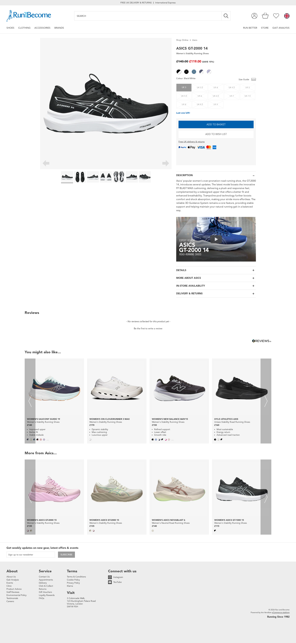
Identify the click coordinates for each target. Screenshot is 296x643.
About (12, 571)
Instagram (118, 577)
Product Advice (14, 589)
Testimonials (12, 598)
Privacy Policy (73, 583)
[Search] (226, 16)
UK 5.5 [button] (184, 96)
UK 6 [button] (200, 96)
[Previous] (45, 164)
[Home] (28, 16)
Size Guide (244, 79)
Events (9, 583)
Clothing (24, 27)
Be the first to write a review (148, 328)
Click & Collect (46, 586)
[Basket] (265, 16)
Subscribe (66, 554)
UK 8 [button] (184, 104)
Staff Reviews (12, 592)
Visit (71, 593)
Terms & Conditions (76, 576)
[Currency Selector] (287, 16)
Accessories (42, 27)
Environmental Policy (16, 595)
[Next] (165, 164)
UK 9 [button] (216, 104)
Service (45, 571)
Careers (10, 601)
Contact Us (44, 576)
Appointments (46, 579)
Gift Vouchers (45, 592)
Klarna (70, 586)
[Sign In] (254, 16)
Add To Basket (216, 124)
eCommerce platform (281, 612)
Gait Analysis (281, 27)
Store (265, 27)
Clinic (9, 586)
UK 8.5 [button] (200, 104)
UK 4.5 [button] (232, 87)
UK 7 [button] (232, 96)
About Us (11, 576)
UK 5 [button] (247, 87)
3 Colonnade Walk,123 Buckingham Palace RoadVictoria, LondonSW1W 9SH (81, 602)
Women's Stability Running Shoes (192, 53)
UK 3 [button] (184, 87)
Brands (59, 27)
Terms (72, 571)
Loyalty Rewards (47, 595)
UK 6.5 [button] (216, 96)
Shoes (10, 27)
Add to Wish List (216, 134)
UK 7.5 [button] (248, 96)
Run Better (250, 27)
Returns (42, 589)
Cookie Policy (73, 579)
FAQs (41, 598)
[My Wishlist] (276, 16)
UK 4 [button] (216, 87)
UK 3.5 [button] (200, 87)
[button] (179, 72)
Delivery (43, 583)
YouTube (117, 582)
